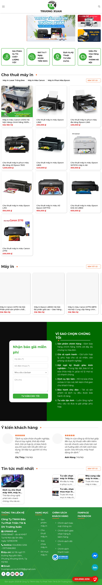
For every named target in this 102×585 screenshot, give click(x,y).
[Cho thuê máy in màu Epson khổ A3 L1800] (85, 187)
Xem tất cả (93, 80)
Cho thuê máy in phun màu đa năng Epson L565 (84, 121)
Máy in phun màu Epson (59, 80)
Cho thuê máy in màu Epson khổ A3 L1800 (84, 206)
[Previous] (31, 28)
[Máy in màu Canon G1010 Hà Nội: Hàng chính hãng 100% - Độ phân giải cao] (17, 101)
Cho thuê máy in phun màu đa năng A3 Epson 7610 (15, 163)
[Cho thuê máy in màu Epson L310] (17, 187)
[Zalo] (95, 567)
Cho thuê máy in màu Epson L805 (50, 163)
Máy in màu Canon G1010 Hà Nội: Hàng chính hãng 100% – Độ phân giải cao (16, 121)
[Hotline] (95, 579)
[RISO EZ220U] (60, 288)
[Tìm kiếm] (99, 6)
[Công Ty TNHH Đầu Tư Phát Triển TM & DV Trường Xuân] (51, 6)
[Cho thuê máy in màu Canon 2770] (17, 230)
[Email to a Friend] (12, 574)
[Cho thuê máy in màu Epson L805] (51, 144)
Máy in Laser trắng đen (14, 80)
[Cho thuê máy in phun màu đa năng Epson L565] (85, 101)
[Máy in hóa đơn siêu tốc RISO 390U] (26, 288)
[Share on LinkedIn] (21, 574)
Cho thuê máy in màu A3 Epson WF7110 (48, 206)
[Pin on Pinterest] (17, 574)
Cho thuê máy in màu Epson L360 (50, 121)
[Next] (71, 28)
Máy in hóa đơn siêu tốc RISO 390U (25, 308)
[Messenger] (95, 555)
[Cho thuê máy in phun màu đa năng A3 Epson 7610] (17, 144)
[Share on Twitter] (8, 574)
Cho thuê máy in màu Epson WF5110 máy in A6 (84, 163)
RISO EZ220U (52, 307)
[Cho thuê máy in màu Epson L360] (51, 101)
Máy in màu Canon (36, 80)
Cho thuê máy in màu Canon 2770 (16, 249)
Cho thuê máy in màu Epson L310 (16, 206)
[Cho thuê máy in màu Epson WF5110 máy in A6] (85, 144)
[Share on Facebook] (3, 574)
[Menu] (3, 6)
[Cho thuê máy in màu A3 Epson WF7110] (51, 187)
